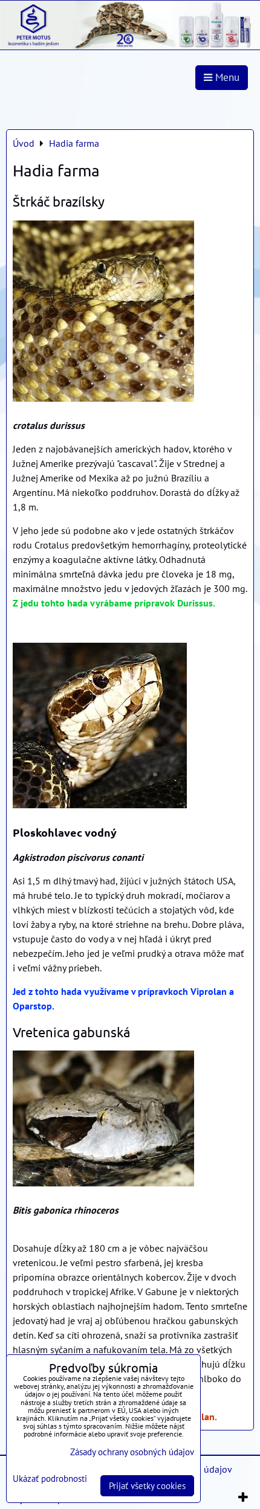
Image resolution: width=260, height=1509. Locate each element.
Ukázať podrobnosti (50, 1479)
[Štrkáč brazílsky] (103, 312)
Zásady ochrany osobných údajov (132, 1452)
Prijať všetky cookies (147, 1485)
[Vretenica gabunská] (103, 1120)
